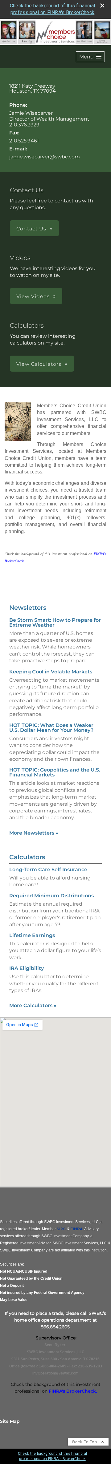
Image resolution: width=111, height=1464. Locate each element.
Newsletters (27, 607)
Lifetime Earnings (32, 935)
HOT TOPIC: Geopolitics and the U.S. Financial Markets (54, 772)
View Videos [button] (33, 296)
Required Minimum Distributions (51, 896)
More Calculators (32, 1005)
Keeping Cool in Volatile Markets (50, 672)
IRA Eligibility (26, 968)
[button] (90, 56)
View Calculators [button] (38, 364)
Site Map (10, 1421)
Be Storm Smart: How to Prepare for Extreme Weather (55, 622)
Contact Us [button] (31, 229)
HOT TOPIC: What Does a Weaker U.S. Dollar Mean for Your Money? (51, 727)
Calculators (27, 857)
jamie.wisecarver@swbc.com (44, 157)
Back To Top (85, 1441)
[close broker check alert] (102, 5)
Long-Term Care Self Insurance (48, 869)
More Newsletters (33, 833)
